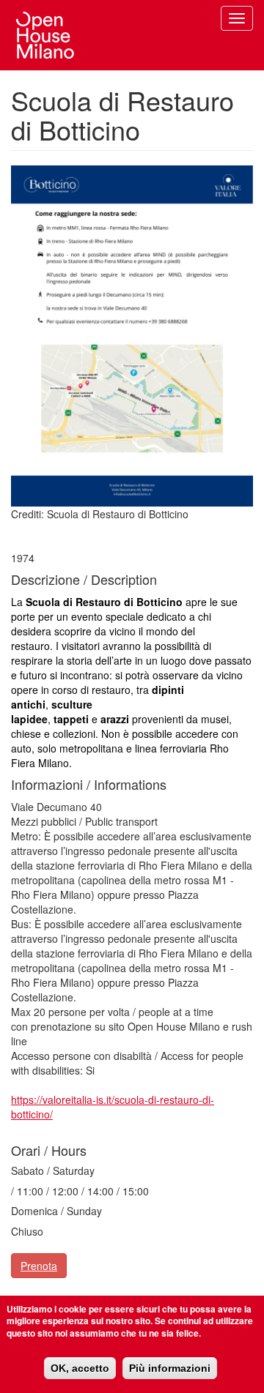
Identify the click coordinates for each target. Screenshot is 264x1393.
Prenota (39, 1265)
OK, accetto (80, 1368)
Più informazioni (169, 1368)
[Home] (45, 35)
